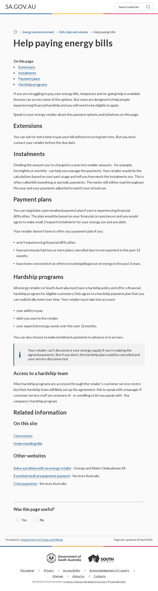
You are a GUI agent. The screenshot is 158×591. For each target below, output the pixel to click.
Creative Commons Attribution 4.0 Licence (85, 581)
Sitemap (57, 576)
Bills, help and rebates (73, 32)
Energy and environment (38, 32)
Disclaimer (27, 570)
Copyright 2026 (118, 581)
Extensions (26, 67)
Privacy (49, 570)
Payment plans (29, 78)
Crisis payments (25, 483)
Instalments (27, 73)
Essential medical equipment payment (41, 476)
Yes (24, 520)
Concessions (23, 436)
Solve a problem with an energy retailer (42, 468)
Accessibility (71, 570)
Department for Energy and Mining (42, 539)
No (42, 520)
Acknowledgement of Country (109, 570)
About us (78, 576)
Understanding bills (27, 443)
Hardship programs (32, 84)
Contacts (100, 576)
